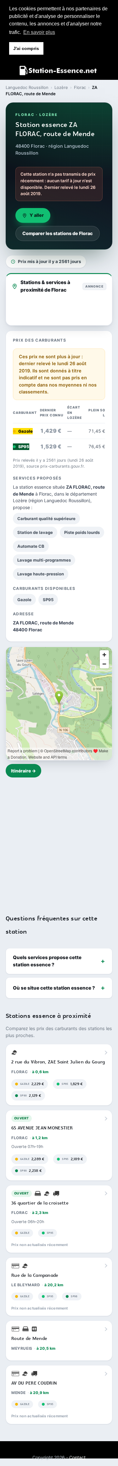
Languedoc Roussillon (27, 87)
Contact (77, 1457)
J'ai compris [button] (26, 48)
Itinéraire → (23, 770)
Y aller (37, 215)
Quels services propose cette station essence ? (47, 961)
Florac (80, 87)
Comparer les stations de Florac (57, 233)
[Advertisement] (59, 842)
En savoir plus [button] (39, 32)
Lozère (61, 87)
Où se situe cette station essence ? (54, 988)
